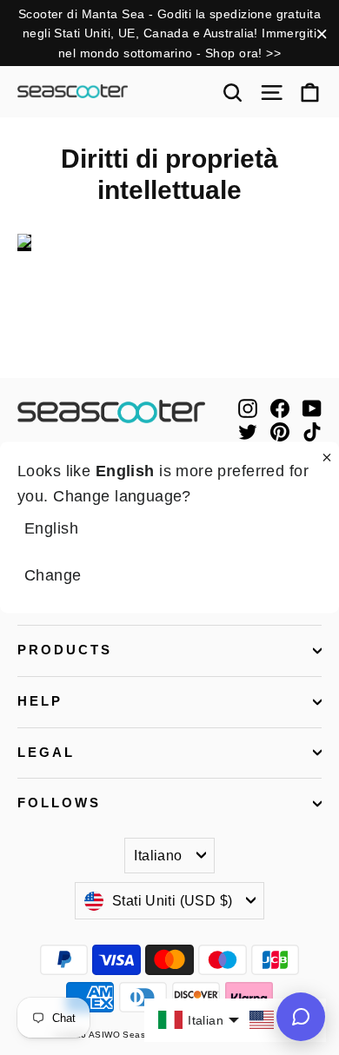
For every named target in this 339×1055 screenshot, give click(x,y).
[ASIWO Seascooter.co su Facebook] (279, 407)
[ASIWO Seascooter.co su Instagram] (247, 407)
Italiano (158, 855)
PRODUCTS (64, 650)
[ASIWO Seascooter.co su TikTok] (312, 430)
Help (40, 701)
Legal (46, 753)
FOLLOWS (59, 803)
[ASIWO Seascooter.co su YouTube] (312, 407)
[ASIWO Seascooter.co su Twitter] (247, 430)
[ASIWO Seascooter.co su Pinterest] (279, 430)
